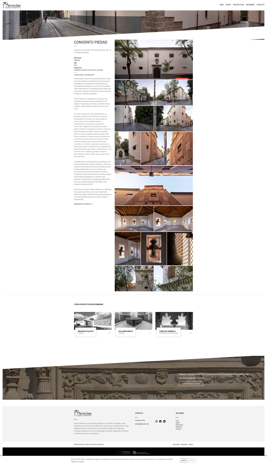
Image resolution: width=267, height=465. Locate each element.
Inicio (222, 5)
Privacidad (184, 444)
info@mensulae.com (142, 424)
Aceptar (183, 460)
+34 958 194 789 (140, 420)
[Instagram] (156, 421)
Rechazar (192, 460)
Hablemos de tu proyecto (82, 204)
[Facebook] (160, 421)
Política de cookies (77, 462)
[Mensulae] (82, 413)
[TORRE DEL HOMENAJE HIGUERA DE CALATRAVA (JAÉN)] (174, 321)
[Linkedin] (164, 421)
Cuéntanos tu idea (191, 384)
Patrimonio (250, 5)
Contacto (260, 5)
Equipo (228, 5)
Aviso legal (176, 444)
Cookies (190, 444)
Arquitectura (238, 5)
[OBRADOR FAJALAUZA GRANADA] (93, 321)
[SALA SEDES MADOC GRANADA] (133, 321)
